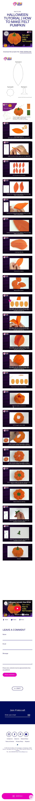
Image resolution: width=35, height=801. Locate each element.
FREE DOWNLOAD (26, 51)
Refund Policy (24, 739)
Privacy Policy (19, 741)
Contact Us (10, 739)
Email (4, 644)
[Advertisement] (17, 580)
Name (4, 634)
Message (5, 653)
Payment (27, 741)
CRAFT (18, 688)
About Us (16, 739)
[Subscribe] (28, 715)
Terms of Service (10, 741)
